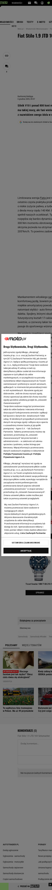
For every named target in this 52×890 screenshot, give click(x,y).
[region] (26, 445)
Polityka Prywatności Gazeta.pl (17, 454)
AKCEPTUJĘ (26, 551)
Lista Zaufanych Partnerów (33, 533)
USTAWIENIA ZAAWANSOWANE (26, 543)
